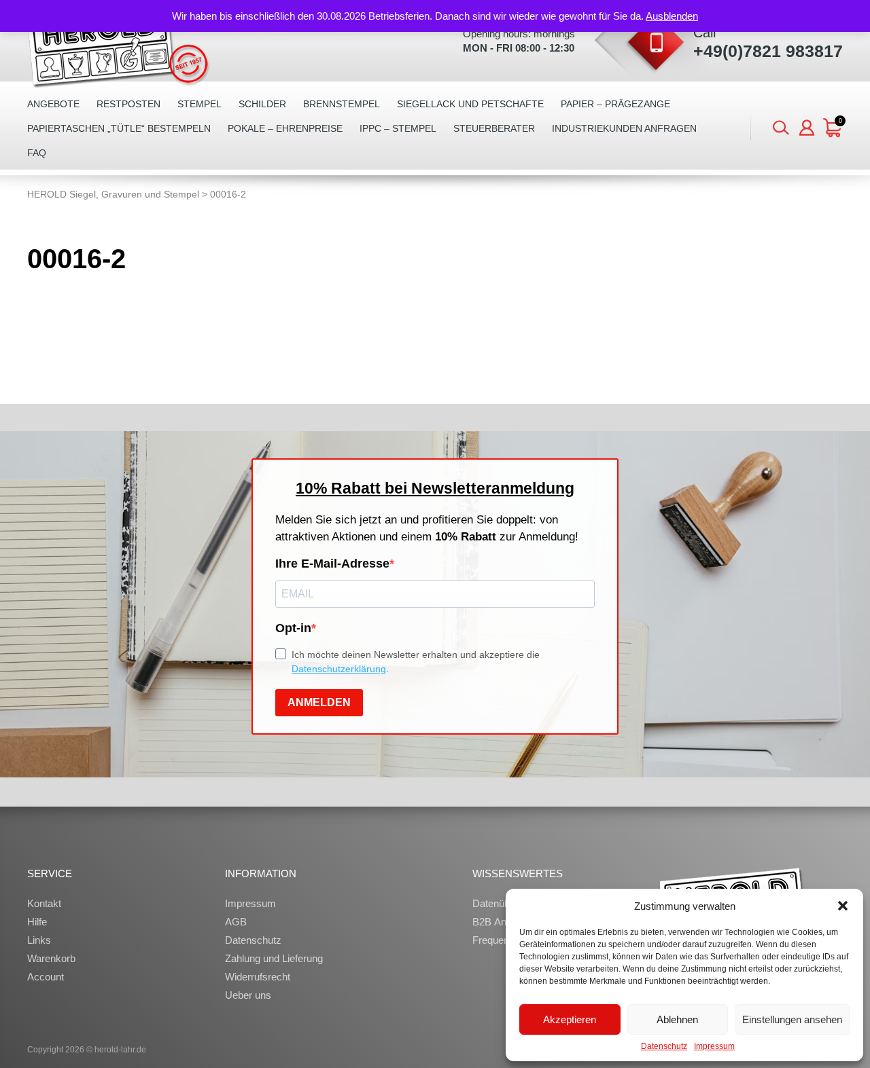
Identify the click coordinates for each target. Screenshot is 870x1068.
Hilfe (37, 921)
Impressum (714, 1046)
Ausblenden (672, 16)
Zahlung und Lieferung (274, 958)
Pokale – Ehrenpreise (285, 128)
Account (45, 976)
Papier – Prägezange (615, 103)
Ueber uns (248, 995)
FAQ (36, 152)
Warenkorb (51, 958)
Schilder (262, 103)
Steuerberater (494, 128)
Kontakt (44, 903)
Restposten (128, 103)
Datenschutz (664, 1046)
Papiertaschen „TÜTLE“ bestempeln (119, 128)
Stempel (199, 103)
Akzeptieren (569, 1019)
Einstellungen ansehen (792, 1019)
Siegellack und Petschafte (470, 103)
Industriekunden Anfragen (624, 128)
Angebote (53, 103)
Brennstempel (341, 103)
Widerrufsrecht (257, 976)
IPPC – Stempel (398, 128)
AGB (236, 921)
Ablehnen (677, 1019)
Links (39, 940)
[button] (843, 906)
